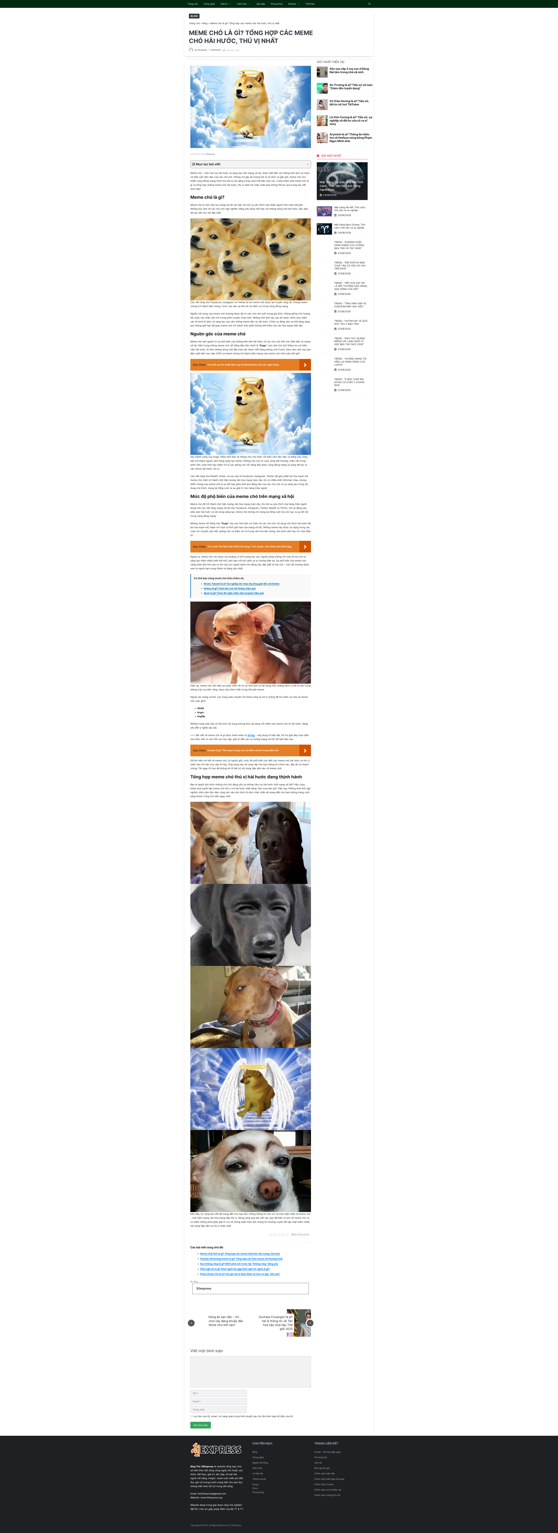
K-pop (255, 1484)
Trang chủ (192, 3)
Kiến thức (242, 3)
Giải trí (224, 3)
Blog (194, 16)
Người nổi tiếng (260, 1462)
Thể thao (310, 3)
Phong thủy (277, 3)
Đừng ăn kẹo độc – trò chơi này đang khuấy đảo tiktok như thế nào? (226, 1321)
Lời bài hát (257, 1473)
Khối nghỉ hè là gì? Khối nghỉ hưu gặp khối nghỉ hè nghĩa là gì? (235, 1268)
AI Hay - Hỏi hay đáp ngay (327, 1452)
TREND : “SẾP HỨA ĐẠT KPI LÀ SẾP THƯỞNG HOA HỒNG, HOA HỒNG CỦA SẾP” (350, 286)
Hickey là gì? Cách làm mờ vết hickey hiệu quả (230, 588)
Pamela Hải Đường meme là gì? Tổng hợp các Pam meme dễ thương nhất (241, 1258)
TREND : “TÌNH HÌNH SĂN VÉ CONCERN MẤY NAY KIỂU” (350, 305)
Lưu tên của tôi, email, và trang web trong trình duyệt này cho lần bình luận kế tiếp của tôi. (243, 1416)
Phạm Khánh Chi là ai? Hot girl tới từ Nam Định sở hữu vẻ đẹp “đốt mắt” (240, 1273)
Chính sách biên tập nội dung (329, 1479)
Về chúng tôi (320, 1457)
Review (292, 3)
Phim (255, 1488)
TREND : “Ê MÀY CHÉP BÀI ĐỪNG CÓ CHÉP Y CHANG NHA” (349, 382)
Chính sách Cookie (324, 1484)
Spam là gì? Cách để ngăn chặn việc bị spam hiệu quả (234, 593)
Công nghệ (209, 3)
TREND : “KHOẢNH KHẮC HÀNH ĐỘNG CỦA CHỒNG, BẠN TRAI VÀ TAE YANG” (349, 245)
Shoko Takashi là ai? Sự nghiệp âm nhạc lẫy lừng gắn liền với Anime (241, 583)
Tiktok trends (259, 1479)
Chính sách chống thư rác (327, 1495)
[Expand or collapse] (307, 164)
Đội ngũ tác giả (322, 1468)
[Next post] (310, 1323)
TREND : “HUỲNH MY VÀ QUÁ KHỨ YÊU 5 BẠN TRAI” (350, 322)
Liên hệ (318, 1462)
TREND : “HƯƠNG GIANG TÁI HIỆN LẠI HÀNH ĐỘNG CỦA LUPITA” (350, 361)
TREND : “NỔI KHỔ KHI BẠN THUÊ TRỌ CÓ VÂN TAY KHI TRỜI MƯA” (349, 265)
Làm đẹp (260, 3)
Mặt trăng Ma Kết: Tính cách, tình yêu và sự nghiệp (350, 209)
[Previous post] (191, 1323)
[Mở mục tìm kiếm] (369, 4)
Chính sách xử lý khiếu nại (327, 1489)
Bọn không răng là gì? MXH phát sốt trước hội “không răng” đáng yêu (239, 1263)
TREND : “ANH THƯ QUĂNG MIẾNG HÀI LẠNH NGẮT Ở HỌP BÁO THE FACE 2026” (349, 341)
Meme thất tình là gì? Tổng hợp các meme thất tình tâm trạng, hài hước (240, 1253)
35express (202, 50)
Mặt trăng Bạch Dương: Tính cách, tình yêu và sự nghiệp (349, 226)
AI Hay (251, 735)
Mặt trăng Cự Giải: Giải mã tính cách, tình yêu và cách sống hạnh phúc (341, 186)
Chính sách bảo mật (324, 1473)
